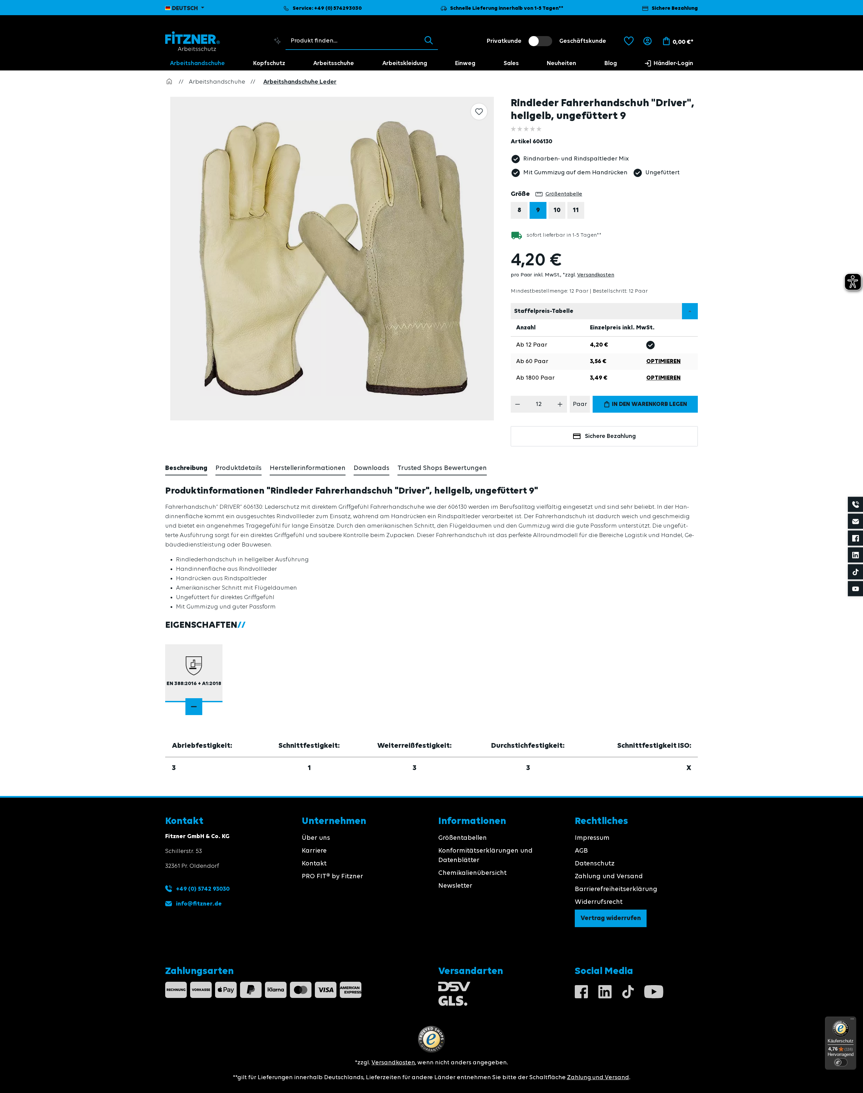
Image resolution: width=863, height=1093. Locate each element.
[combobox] (353, 40)
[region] (333, 258)
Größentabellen (462, 838)
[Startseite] (169, 82)
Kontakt (314, 863)
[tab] (186, 468)
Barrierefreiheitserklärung (616, 889)
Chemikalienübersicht (472, 873)
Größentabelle (563, 194)
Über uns (316, 838)
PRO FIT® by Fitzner (332, 876)
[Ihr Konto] (647, 41)
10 (557, 210)
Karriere (314, 851)
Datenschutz (595, 863)
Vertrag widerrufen (611, 918)
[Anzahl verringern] (518, 404)
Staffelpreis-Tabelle (543, 311)
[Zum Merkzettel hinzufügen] (479, 112)
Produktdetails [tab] (238, 468)
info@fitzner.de (199, 904)
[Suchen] (429, 40)
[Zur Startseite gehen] (192, 41)
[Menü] (852, 1020)
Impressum (592, 838)
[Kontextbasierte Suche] (277, 40)
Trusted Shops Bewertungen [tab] (442, 468)
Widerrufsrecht (599, 902)
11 (576, 210)
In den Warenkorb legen (649, 404)
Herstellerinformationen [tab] (308, 468)
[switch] (540, 41)
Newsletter (455, 886)
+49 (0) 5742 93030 (202, 889)
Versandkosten (595, 275)
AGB (581, 851)
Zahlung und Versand (609, 876)
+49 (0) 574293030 (338, 8)
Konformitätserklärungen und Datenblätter (485, 856)
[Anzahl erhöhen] (560, 404)
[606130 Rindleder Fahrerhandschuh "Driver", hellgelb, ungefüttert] (332, 258)
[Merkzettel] (629, 41)
